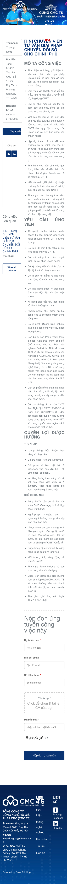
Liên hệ (50, 79)
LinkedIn (57, 828)
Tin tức (50, 67)
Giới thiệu (51, 9)
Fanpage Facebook (58, 816)
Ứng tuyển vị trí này (15, 131)
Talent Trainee (50, 54)
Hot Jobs (41, 839)
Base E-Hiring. (23, 872)
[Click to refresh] (34, 738)
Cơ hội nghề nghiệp (49, 25)
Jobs (51, 40)
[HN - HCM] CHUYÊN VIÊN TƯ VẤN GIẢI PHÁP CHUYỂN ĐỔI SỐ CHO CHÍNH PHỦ (11, 241)
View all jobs (11, 268)
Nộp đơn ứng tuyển (44, 755)
